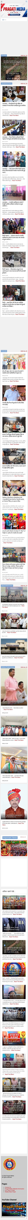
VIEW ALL (23, 55)
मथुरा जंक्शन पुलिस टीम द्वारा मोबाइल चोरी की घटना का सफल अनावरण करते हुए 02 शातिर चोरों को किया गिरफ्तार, (13, 598)
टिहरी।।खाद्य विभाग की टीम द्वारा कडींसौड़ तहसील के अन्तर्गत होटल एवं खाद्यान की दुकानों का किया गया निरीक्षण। (13, 304)
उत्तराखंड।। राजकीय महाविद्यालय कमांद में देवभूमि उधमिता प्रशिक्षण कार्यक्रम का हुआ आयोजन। (12, 204)
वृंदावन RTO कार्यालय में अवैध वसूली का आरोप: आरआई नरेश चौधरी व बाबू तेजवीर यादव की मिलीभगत (13, 651)
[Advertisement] (14, 38)
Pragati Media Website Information (14, 1189)
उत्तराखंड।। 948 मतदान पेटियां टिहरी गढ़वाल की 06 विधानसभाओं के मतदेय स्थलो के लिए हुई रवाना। (13, 170)
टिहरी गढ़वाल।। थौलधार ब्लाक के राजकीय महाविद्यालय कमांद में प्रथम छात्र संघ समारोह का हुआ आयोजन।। (13, 237)
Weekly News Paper (10, 1192)
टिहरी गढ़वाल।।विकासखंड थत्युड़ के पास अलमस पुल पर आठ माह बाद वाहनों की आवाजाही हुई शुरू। (14, 271)
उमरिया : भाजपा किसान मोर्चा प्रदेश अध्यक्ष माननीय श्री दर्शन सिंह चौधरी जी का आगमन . (13, 770)
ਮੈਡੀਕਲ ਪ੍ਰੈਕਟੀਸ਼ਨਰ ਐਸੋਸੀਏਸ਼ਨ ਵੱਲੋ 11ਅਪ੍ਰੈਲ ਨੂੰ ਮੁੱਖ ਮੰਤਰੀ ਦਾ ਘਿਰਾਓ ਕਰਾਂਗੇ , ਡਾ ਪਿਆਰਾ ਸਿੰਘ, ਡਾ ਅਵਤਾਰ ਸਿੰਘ (13, 499)
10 (4, 1101)
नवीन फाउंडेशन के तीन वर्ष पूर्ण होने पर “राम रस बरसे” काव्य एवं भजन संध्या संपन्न (13, 905)
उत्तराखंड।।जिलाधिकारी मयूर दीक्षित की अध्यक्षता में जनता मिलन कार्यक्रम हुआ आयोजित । (14, 105)
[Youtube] (1, 1)
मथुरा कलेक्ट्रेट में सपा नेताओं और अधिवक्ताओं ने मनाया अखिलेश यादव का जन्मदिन (14, 62)
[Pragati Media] (14, 16)
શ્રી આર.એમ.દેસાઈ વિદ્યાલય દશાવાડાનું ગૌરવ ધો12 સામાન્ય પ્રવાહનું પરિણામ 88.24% (13, 1064)
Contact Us (8, 1187)
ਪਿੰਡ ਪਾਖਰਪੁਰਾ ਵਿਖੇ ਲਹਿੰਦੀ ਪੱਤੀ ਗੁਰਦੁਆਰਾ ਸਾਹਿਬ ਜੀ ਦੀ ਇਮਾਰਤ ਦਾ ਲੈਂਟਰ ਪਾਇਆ (13, 1017)
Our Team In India (10, 1190)
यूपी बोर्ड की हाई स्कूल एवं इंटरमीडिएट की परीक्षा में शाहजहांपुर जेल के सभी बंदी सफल (13, 1088)
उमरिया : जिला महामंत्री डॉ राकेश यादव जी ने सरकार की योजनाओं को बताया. (12, 816)
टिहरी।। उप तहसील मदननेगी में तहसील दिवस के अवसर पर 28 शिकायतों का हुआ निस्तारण (13, 972)
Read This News (14, 73)
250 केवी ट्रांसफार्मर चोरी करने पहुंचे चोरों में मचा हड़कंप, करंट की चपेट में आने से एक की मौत (13, 950)
